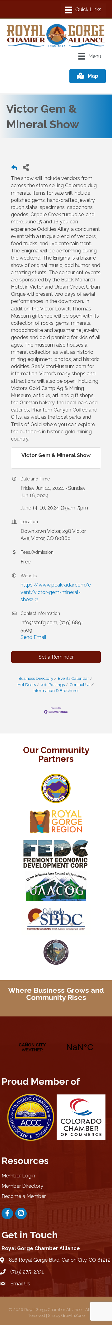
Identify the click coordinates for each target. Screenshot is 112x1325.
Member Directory (22, 1186)
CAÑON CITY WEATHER (56, 1047)
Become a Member (24, 1196)
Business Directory (35, 678)
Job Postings (52, 684)
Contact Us (79, 684)
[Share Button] (26, 167)
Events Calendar (73, 678)
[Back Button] (14, 169)
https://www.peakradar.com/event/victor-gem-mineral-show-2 (56, 592)
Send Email (33, 637)
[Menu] (83, 10)
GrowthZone (73, 1315)
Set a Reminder (56, 657)
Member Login (18, 1176)
